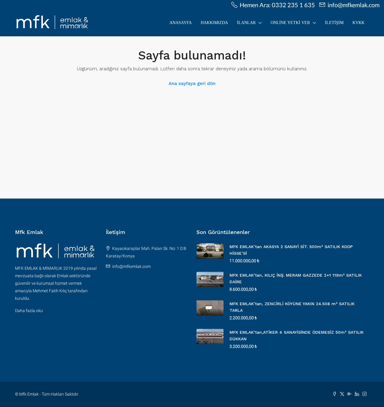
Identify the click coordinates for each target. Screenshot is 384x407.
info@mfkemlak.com (131, 266)
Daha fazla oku (29, 310)
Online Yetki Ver (290, 22)
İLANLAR (246, 22)
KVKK (358, 22)
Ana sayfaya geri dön (192, 83)
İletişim (334, 22)
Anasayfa (181, 22)
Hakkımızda (214, 22)
